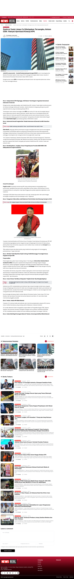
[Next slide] (33, 17)
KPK (15, 79)
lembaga (31, 266)
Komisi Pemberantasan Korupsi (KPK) (27, 73)
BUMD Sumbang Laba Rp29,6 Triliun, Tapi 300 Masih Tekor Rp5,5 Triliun (26, 126)
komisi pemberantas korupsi (16, 336)
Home (2, 25)
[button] (23, 21)
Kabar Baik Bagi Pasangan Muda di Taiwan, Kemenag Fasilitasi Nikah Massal (28, 314)
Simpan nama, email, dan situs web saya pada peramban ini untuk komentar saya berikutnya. (23, 546)
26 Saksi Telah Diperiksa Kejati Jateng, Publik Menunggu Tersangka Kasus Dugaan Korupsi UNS (28, 283)
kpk (23, 336)
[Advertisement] (34, 8)
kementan (7, 336)
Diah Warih (6, 129)
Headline (3, 336)
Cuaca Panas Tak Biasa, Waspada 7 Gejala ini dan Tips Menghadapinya (27, 279)
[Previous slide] (30, 17)
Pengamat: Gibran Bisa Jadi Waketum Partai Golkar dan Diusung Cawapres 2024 (29, 199)
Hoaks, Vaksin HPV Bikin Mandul (15, 300)
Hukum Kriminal (8, 25)
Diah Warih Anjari (11, 118)
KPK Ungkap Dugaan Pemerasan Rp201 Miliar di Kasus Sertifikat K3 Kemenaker (28, 202)
